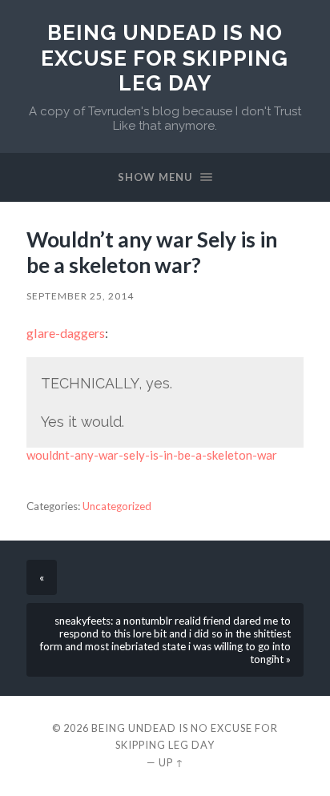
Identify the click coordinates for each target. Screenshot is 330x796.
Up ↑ (171, 762)
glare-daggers (65, 332)
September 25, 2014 (80, 296)
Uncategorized (116, 506)
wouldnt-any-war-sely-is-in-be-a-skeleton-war (151, 455)
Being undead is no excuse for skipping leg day (164, 57)
